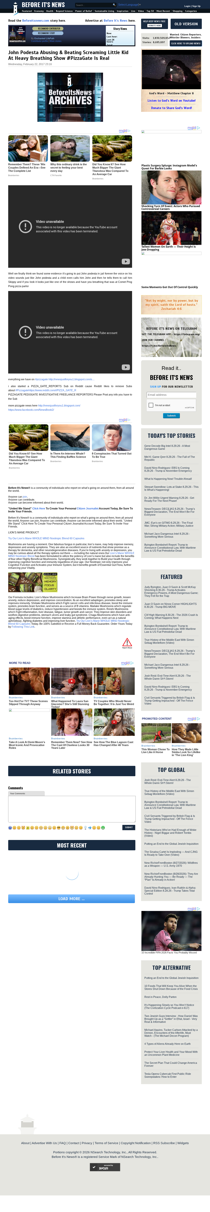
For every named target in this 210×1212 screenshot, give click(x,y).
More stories (56, 41)
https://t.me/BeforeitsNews (159, 345)
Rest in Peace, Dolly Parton (160, 997)
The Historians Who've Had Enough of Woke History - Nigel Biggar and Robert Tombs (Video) (170, 832)
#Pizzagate (22, 390)
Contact (73, 1143)
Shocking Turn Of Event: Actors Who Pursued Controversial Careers (170, 207)
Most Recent (163, 11)
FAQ (62, 1143)
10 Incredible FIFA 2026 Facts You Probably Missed (169, 952)
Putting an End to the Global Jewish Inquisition (171, 843)
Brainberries (14, 468)
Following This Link (23, 626)
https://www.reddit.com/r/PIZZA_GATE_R (52, 390)
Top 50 (150, 11)
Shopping (177, 11)
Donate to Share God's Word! (171, 108)
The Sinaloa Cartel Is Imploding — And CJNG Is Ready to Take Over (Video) (171, 853)
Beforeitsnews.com (35, 20)
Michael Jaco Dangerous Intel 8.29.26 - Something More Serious (167, 535)
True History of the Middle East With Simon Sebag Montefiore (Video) (169, 641)
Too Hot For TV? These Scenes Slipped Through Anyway (28, 703)
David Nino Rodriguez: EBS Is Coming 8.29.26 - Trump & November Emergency (168, 469)
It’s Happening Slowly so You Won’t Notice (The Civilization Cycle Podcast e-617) (169, 1006)
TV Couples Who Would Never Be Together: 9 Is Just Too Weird (114, 703)
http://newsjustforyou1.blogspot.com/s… (72, 379)
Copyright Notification (136, 1143)
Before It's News (43, 4)
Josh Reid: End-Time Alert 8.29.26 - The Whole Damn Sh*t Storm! (167, 677)
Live (133, 11)
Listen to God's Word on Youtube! (171, 100)
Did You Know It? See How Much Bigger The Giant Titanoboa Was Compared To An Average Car (27, 458)
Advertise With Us (44, 1143)
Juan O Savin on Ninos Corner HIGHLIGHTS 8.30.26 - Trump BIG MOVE (170, 605)
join (25, 496)
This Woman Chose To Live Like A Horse (155, 751)
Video (141, 11)
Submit (171, 415)
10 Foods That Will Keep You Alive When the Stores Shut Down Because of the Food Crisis (171, 987)
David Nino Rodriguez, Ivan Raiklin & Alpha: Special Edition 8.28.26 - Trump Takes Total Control (170, 890)
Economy (39, 11)
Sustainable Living (104, 11)
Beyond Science (64, 11)
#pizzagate (41, 379)
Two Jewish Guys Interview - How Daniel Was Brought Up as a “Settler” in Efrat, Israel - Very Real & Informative (171, 1019)
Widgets (183, 1143)
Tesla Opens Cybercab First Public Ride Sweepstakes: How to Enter (167, 1075)
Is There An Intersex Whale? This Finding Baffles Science (68, 455)
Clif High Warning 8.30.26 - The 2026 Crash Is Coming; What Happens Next (171, 616)
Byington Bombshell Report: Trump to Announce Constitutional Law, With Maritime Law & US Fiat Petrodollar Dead (170, 547)
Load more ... (71, 898)
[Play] (171, 70)
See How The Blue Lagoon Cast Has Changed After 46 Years (113, 744)
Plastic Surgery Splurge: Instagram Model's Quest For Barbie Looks (169, 167)
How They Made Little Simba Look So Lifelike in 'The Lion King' (186, 752)
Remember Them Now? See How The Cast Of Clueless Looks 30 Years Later (71, 745)
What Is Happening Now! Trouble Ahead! (168, 478)
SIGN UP (155, 386)
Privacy (87, 1143)
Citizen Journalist (87, 508)
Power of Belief (83, 11)
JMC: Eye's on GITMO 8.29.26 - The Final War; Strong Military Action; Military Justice (168, 524)
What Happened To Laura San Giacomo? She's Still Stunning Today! (70, 704)
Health (49, 11)
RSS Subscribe (164, 1143)
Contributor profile (39, 41)
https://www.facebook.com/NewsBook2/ (31, 409)
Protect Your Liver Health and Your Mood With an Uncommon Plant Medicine (171, 1053)
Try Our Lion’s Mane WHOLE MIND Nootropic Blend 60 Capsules (46, 538)
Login (187, 6)
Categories (191, 11)
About (25, 1143)
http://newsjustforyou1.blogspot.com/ (59, 405)
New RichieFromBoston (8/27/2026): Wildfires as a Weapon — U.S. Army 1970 (171, 864)
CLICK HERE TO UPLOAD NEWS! (185, 43)
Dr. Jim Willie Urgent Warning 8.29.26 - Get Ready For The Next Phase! (169, 499)
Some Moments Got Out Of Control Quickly (169, 287)
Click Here (38, 508)
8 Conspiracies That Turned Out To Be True (111, 455)
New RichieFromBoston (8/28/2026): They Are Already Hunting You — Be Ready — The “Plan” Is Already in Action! (171, 876)
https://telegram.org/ (187, 334)
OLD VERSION (186, 24)
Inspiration (122, 11)
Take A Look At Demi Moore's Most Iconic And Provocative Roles (27, 745)
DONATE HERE (154, 25)
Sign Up (196, 6)
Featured (27, 11)
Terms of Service (106, 1143)
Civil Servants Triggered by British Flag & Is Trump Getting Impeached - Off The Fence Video (169, 700)
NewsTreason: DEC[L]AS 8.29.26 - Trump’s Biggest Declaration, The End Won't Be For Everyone (169, 511)
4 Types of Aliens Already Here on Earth (167, 1043)
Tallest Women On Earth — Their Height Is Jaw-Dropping (168, 248)
